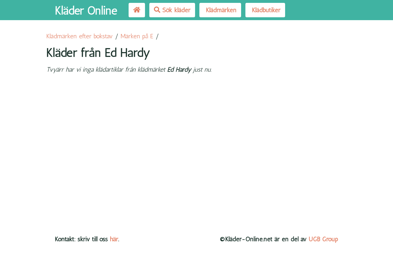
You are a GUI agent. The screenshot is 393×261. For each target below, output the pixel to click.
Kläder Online (86, 10)
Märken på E (137, 36)
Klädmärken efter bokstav (79, 36)
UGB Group (323, 239)
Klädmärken (220, 10)
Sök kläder (175, 10)
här (114, 239)
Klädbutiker (265, 10)
